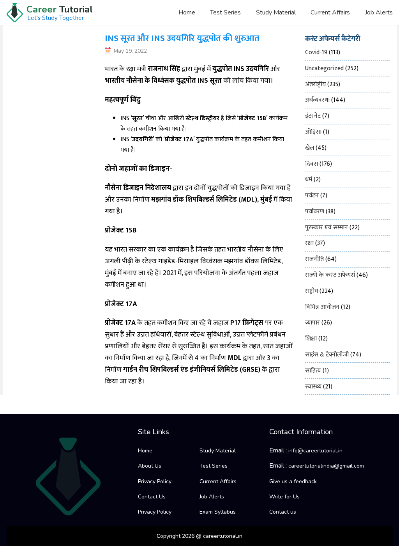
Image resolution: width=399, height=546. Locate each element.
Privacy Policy (154, 481)
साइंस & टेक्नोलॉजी (327, 354)
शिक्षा (311, 338)
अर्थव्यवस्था (317, 100)
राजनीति (314, 259)
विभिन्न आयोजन (322, 307)
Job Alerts (378, 12)
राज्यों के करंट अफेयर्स (330, 275)
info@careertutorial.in (315, 450)
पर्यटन (312, 195)
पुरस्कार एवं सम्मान (326, 227)
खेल (309, 148)
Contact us (282, 512)
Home (186, 12)
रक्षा (309, 243)
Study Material (276, 12)
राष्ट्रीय (311, 291)
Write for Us (284, 496)
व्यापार (312, 322)
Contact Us (152, 496)
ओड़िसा (313, 132)
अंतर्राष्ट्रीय (315, 84)
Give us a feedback (293, 481)
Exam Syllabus (218, 512)
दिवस (311, 164)
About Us (149, 466)
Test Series (225, 12)
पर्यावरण (314, 211)
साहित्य (313, 370)
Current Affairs (330, 12)
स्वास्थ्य (313, 386)
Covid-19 (316, 52)
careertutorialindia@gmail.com (326, 466)
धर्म (308, 179)
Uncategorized (324, 68)
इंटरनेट (313, 116)
